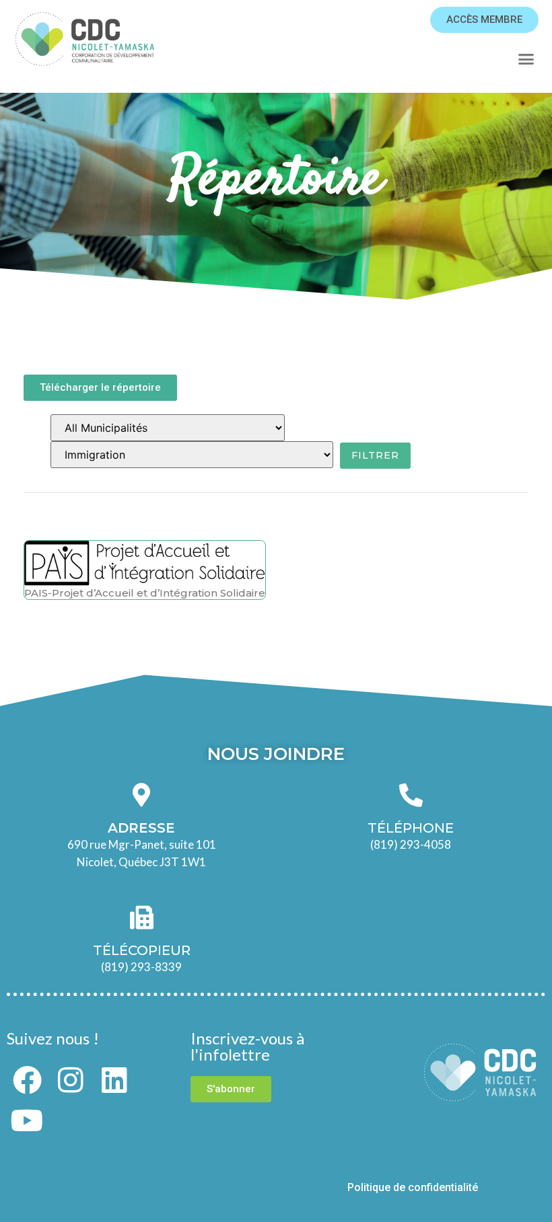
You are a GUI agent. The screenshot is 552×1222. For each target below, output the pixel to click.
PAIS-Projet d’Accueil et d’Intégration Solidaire (144, 592)
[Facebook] (27, 1080)
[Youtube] (27, 1120)
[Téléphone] (411, 794)
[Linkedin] (114, 1080)
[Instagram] (70, 1080)
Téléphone (411, 828)
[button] (526, 59)
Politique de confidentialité (414, 1187)
